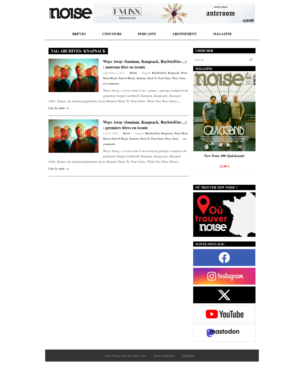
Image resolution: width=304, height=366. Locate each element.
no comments (111, 83)
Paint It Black (127, 78)
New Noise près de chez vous (125, 355)
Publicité (188, 355)
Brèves (79, 33)
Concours (112, 33)
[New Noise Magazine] (71, 13)
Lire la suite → (59, 108)
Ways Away (179, 78)
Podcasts (147, 33)
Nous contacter (164, 355)
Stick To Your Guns (159, 78)
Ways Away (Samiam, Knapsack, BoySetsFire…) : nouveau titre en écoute (144, 64)
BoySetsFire (159, 73)
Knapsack (174, 73)
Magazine (222, 33)
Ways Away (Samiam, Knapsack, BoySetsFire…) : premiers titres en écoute (144, 125)
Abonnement (184, 33)
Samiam (141, 78)
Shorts (133, 73)
